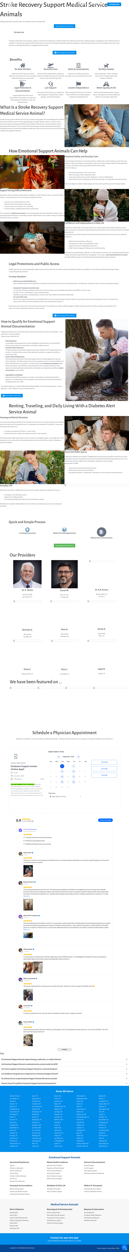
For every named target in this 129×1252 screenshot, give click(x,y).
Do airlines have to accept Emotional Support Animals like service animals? (29, 1079)
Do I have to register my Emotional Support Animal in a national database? (29, 1069)
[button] (114, 4)
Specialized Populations (19, 1162)
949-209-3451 (71, 1237)
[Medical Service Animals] (19, 4)
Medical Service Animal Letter (102, 538)
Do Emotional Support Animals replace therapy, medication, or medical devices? (31, 1059)
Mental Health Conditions (57, 1162)
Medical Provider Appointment (64, 533)
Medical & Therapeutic (93, 1185)
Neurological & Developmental (59, 1209)
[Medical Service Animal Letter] (101, 532)
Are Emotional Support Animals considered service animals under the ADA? (29, 1064)
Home (74, 4)
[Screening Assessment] (27, 529)
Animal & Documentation (94, 1162)
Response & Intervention (94, 1209)
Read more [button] (26, 896)
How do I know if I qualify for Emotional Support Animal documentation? (28, 1083)
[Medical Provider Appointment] (64, 529)
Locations (92, 4)
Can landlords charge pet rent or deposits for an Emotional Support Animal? (29, 1074)
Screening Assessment (27, 533)
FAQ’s (102, 4)
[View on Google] (20, 854)
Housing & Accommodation (21, 1185)
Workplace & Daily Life (56, 1185)
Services (83, 4)
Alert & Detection (17, 1209)
